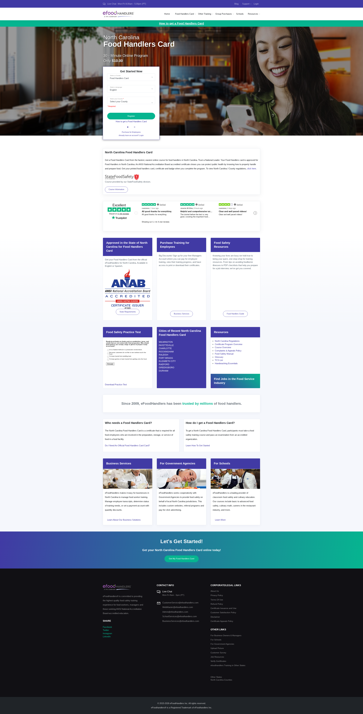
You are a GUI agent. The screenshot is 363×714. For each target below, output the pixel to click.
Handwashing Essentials (226, 363)
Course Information (116, 189)
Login (256, 4)
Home (167, 14)
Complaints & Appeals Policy (228, 350)
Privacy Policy (217, 595)
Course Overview (223, 347)
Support (245, 4)
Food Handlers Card (184, 14)
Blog (236, 4)
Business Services (181, 314)
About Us (215, 591)
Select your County (116, 99)
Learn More (220, 520)
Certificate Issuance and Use (223, 608)
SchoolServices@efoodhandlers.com (179, 616)
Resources (253, 14)
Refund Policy (217, 604)
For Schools (216, 640)
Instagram (107, 633)
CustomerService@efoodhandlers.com (180, 602)
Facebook (107, 627)
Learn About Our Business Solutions (124, 520)
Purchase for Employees (131, 132)
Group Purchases (223, 14)
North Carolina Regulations (227, 341)
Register (131, 116)
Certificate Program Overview (228, 344)
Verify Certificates (218, 661)
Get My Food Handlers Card (181, 558)
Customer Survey (218, 653)
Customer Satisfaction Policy (223, 612)
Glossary (219, 357)
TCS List (219, 360)
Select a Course (115, 75)
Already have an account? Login (131, 135)
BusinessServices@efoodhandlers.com (180, 621)
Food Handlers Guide (235, 314)
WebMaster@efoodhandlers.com (177, 607)
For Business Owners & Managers (226, 635)
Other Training (204, 14)
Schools (240, 14)
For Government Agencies (222, 644)
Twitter (106, 630)
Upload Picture (217, 648)
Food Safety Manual (224, 354)
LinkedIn (107, 636)
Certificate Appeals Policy (222, 621)
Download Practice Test (116, 384)
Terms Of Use (217, 600)
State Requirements (128, 312)
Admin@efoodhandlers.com (175, 612)
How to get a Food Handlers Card (131, 121)
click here (251, 168)
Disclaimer (215, 617)
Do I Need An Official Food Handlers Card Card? (127, 445)
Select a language (116, 87)
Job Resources (217, 657)
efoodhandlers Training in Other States (228, 665)
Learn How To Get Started (198, 445)
